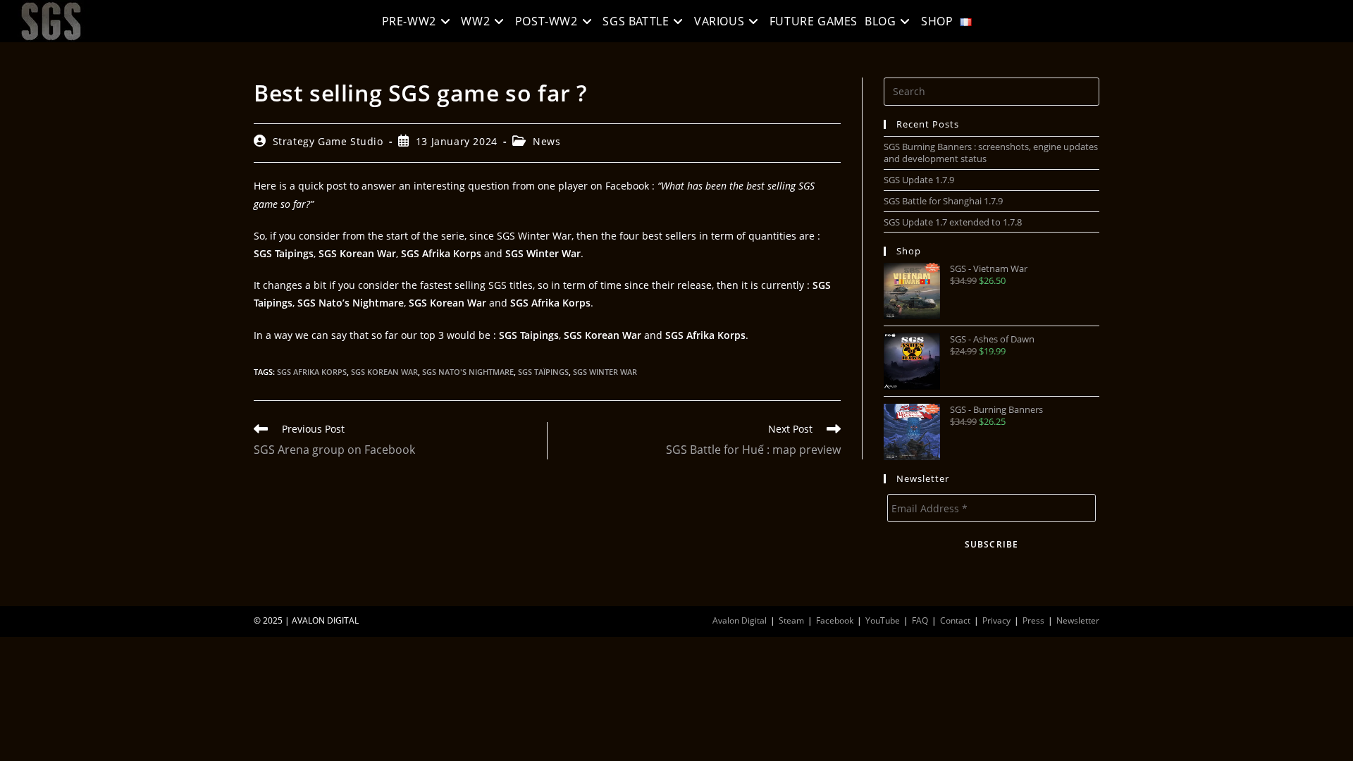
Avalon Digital (739, 620)
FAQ (920, 620)
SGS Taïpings (543, 371)
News (546, 141)
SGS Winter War (605, 371)
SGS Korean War (384, 371)
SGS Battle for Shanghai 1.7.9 (943, 200)
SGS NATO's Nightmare (468, 371)
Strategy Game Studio (328, 141)
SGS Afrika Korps (312, 371)
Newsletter (1077, 620)
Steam (791, 620)
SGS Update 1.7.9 (919, 179)
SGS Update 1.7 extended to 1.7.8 (953, 222)
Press (1033, 620)
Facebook (834, 620)
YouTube (882, 620)
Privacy (996, 620)
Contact (955, 620)
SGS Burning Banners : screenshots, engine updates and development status (991, 152)
